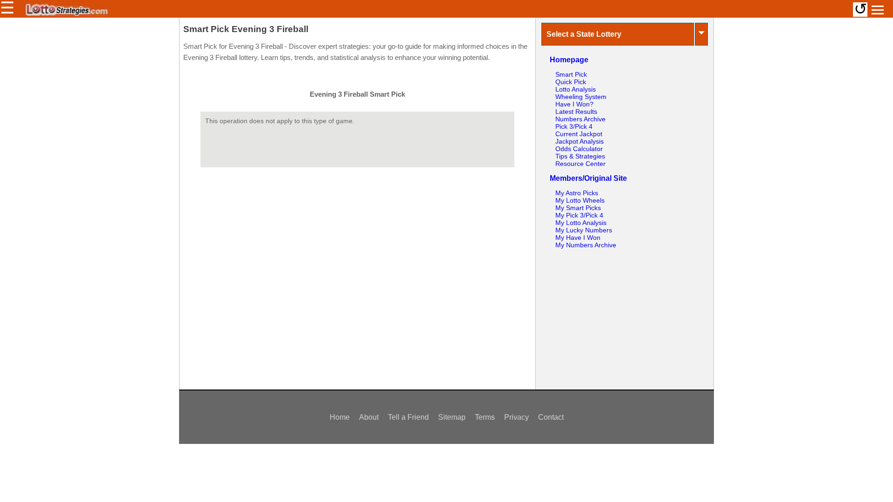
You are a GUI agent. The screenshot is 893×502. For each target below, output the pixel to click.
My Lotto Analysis (580, 222)
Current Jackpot (578, 134)
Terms (485, 417)
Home (340, 417)
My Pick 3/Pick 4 (579, 215)
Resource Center (580, 163)
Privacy (516, 417)
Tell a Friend (408, 417)
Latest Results (576, 111)
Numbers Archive (580, 119)
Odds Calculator (579, 148)
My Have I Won (577, 237)
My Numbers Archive (585, 245)
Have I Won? (574, 104)
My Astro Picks (576, 193)
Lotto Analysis (575, 89)
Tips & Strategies (580, 156)
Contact (551, 417)
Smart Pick (571, 74)
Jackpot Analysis (579, 141)
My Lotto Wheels (580, 200)
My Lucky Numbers (583, 230)
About (369, 417)
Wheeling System (580, 96)
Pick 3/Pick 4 (574, 126)
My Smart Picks (578, 207)
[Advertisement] (624, 316)
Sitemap (452, 417)
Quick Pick (570, 82)
